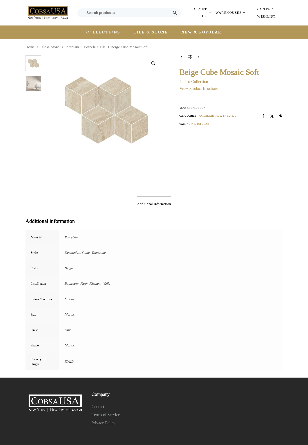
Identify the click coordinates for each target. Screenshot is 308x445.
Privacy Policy (103, 423)
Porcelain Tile (95, 47)
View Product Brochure (198, 88)
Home (30, 47)
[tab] (154, 204)
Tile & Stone (50, 47)
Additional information (154, 204)
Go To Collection (193, 81)
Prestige (230, 115)
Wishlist (266, 16)
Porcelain (71, 47)
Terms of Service (106, 415)
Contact (266, 9)
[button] (201, 13)
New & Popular (202, 32)
